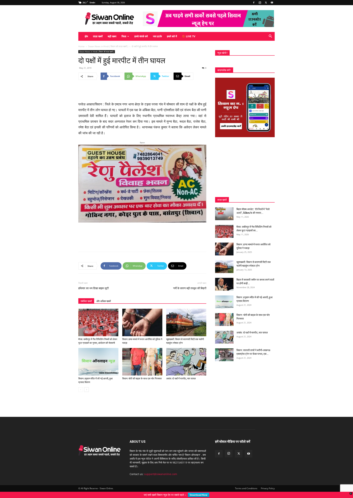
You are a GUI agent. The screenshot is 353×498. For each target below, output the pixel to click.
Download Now (198, 494)
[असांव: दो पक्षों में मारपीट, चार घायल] (186, 356)
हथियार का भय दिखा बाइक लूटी (93, 282)
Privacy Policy (268, 482)
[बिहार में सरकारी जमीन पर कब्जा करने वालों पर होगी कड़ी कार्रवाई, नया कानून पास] (224, 284)
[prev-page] (80, 383)
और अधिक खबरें (103, 295)
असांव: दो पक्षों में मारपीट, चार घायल (181, 372)
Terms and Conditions (246, 482)
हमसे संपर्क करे (141, 36)
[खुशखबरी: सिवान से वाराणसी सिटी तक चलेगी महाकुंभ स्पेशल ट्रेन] (186, 316)
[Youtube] (272, 2)
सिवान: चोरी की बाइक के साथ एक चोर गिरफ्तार (142, 372)
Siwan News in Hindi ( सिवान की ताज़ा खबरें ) (108, 46)
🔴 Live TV (188, 36)
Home (81, 46)
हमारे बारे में (172, 36)
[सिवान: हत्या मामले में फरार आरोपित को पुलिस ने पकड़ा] (142, 316)
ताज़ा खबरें (98, 36)
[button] (270, 36)
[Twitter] (266, 2)
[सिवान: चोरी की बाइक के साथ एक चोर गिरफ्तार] (142, 356)
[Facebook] (253, 2)
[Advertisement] (142, 92)
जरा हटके (157, 36)
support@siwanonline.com (160, 468)
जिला (124, 36)
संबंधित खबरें (86, 295)
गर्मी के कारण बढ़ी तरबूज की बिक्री (189, 282)
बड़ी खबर (112, 36)
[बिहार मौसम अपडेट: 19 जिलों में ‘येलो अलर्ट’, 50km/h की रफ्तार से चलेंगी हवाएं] (224, 213)
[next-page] (86, 383)
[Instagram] (260, 2)
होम (86, 36)
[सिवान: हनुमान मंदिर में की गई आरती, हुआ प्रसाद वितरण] (98, 356)
